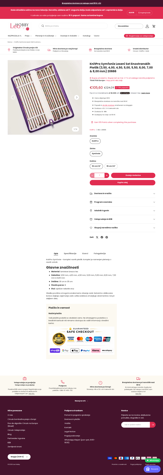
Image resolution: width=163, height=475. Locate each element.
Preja (27, 35)
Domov (10, 42)
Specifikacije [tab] (70, 253)
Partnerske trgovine (16, 438)
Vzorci (96, 35)
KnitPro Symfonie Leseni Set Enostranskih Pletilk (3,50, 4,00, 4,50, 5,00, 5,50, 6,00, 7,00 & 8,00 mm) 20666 (27, 42)
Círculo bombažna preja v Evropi (22, 419)
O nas (10, 415)
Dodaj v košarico (133, 175)
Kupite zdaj (123, 182)
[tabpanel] (81, 279)
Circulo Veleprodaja (16, 430)
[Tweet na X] (97, 237)
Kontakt (67, 427)
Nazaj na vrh (80, 401)
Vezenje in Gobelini (68, 35)
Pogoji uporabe (150, 464)
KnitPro (92, 130)
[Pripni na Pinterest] (106, 237)
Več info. (32, 394)
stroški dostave (108, 105)
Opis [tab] (56, 253)
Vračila (67, 423)
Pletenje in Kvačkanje (44, 35)
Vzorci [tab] (85, 253)
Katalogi (86, 35)
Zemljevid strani (15, 446)
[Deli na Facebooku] (102, 237)
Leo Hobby (16, 464)
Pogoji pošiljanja (136, 464)
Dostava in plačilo (72, 419)
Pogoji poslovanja (72, 435)
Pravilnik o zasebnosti (119, 464)
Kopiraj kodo (145, 12)
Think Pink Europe (97, 80)
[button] (154, 26)
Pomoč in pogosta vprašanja (77, 415)
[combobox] (73, 26)
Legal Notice (69, 431)
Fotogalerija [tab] (100, 253)
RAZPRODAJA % (14, 35)
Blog (9, 434)
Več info (138, 394)
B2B (9, 442)
